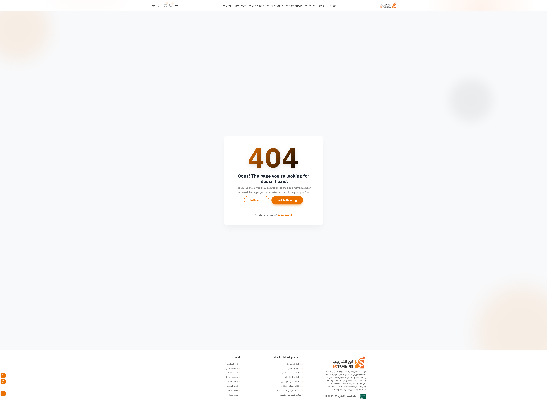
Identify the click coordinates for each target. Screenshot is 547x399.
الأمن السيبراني (233, 394)
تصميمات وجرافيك (231, 377)
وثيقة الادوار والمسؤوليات (291, 386)
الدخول (154, 5)
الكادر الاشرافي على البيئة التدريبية (289, 390)
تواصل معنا (226, 5)
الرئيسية (333, 5)
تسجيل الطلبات (276, 5)
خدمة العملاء (233, 390)
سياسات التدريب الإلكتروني (291, 381)
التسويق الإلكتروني (231, 372)
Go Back (254, 200)
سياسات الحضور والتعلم (291, 372)
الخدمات (311, 5)
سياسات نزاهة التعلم (293, 377)
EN (176, 5)
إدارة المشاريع (233, 381)
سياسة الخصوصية (294, 364)
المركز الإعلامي (257, 5)
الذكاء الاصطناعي (231, 368)
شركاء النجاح (240, 5)
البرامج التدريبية (295, 5)
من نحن (322, 5)
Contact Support (285, 215)
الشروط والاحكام (294, 368)
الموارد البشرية (232, 386)
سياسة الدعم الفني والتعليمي (290, 394)
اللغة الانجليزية (232, 364)
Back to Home (285, 200)
